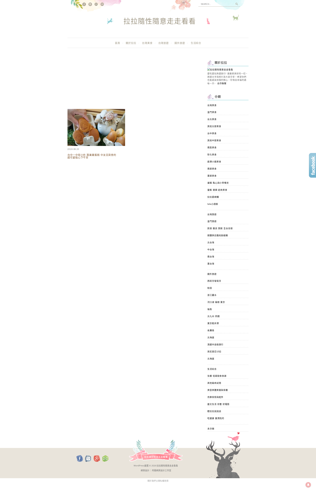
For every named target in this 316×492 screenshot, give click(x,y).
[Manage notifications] (308, 484)
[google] (96, 4)
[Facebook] (84, 4)
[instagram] (90, 4)
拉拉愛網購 (213, 197)
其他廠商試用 (214, 383)
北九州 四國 (213, 316)
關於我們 (151, 481)
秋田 (209, 288)
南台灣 (210, 256)
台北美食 (212, 119)
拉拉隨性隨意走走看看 (159, 21)
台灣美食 (147, 43)
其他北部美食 (214, 126)
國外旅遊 (179, 43)
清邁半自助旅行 (215, 344)
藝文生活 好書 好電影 (218, 404)
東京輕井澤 (213, 323)
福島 (209, 309)
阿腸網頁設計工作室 (161, 470)
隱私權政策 (163, 481)
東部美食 (212, 176)
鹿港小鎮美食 (214, 161)
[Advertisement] (133, 84)
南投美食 (212, 147)
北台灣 (210, 242)
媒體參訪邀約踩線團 (217, 235)
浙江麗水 (212, 295)
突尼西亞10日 (214, 351)
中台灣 (210, 249)
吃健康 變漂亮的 (215, 418)
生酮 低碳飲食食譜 (216, 376)
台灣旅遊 (163, 43)
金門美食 (212, 112)
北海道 (210, 337)
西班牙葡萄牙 (214, 281)
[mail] (102, 4)
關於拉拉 (131, 43)
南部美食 (212, 168)
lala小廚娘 (212, 204)
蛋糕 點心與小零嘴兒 (218, 183)
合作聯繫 (221, 83)
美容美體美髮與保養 (217, 390)
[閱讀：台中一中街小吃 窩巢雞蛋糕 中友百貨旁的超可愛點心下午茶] (96, 145)
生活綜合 (196, 43)
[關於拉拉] (220, 69)
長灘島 (210, 330)
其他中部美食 (214, 140)
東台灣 (210, 263)
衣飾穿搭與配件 (215, 397)
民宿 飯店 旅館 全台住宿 (220, 228)
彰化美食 (212, 154)
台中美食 (212, 133)
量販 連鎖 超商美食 (217, 190)
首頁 (117, 43)
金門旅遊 (212, 221)
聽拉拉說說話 (214, 411)
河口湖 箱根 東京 (216, 302)
